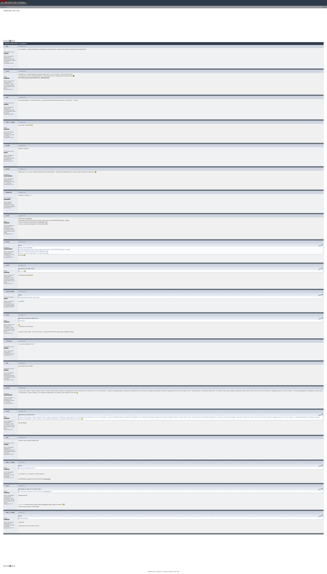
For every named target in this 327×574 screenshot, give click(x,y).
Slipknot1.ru (3, 7)
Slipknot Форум (8, 10)
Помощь (324, 7)
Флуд (18, 10)
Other (14, 10)
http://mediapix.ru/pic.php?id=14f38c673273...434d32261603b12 (34, 77)
